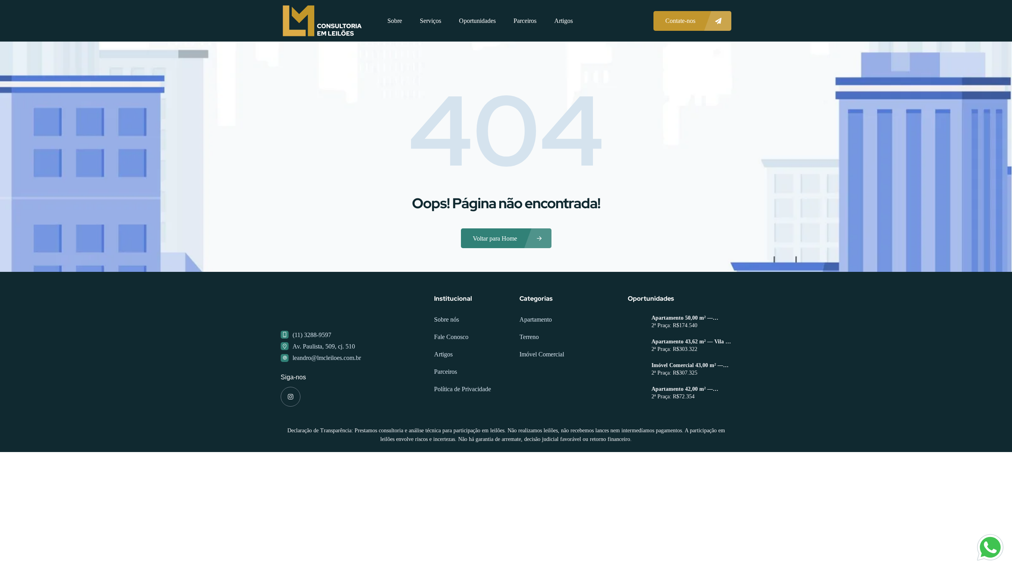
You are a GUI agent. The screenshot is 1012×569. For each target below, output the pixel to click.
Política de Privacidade (462, 389)
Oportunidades (477, 20)
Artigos (563, 20)
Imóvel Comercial (541, 354)
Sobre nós (446, 319)
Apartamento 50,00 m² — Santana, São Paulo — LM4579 (689, 318)
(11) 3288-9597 (312, 335)
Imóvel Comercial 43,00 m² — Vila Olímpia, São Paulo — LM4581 (687, 365)
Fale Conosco (451, 336)
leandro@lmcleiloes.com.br (327, 357)
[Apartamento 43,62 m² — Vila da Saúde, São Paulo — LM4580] (637, 346)
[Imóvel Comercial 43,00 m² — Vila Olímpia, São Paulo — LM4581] (637, 370)
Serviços (430, 20)
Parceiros (525, 20)
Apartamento (535, 319)
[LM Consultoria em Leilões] (322, 21)
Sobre (394, 20)
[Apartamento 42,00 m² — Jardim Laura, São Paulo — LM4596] (637, 394)
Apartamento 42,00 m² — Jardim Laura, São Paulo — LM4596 (685, 389)
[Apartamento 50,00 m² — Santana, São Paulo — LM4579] (637, 323)
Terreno (529, 336)
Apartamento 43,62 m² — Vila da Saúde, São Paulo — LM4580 (691, 342)
